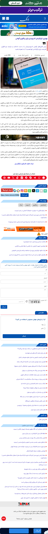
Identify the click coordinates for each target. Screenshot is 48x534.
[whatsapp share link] (29, 191)
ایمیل (45, 278)
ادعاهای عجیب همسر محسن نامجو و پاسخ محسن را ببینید (29, 442)
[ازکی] (24, 26)
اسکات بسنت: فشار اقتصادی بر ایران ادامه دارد (33, 384)
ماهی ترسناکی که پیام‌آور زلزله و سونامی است (33, 482)
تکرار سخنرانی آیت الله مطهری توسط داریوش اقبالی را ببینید (29, 429)
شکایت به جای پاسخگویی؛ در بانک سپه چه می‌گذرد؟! (32, 349)
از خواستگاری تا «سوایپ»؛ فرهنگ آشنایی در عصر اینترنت (30, 211)
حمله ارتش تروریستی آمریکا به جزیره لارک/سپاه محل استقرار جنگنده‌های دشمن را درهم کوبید (24, 216)
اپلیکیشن (43, 205)
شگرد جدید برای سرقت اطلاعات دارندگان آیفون (33, 375)
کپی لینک (24, 195)
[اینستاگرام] (21, 190)
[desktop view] (7, 18)
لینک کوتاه (8, 190)
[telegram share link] (37, 191)
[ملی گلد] (24, 3)
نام (46, 270)
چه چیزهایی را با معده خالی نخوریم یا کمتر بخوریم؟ (31, 478)
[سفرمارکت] (24, 229)
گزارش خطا (44, 234)
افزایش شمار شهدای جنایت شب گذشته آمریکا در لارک (31, 362)
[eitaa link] (17, 177)
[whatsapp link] (39, 177)
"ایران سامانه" (20, 519)
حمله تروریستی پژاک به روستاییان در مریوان (34, 371)
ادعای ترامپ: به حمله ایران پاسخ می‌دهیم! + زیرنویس (31, 405)
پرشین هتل (42, 420)
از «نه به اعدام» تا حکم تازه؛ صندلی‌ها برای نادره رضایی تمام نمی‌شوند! (26, 222)
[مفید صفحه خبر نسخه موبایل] (24, 10)
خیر (42, 328)
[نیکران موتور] (24, 137)
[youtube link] (8, 177)
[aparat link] (4, 177)
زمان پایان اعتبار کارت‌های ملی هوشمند (35, 353)
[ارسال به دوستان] (41, 191)
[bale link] (30, 177)
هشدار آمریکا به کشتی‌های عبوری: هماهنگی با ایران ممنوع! (30, 366)
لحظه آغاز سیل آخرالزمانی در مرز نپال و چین (33, 434)
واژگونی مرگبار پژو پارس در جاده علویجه (34, 469)
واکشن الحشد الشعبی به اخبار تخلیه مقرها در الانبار (32, 358)
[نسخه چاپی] (45, 191)
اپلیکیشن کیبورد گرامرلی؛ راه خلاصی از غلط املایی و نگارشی (30, 246)
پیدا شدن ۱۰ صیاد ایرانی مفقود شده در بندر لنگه (33, 397)
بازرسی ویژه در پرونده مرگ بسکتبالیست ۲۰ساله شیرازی (31, 379)
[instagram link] (21, 177)
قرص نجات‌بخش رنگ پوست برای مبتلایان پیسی (32, 438)
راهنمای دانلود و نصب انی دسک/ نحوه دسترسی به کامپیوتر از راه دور (27, 255)
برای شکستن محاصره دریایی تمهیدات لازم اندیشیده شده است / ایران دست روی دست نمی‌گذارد (25, 463)
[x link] (13, 177)
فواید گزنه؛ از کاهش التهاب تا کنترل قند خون (33, 498)
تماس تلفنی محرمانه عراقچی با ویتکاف (35, 401)
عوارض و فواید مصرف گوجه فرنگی (36, 451)
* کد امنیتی (44, 300)
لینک (21, 205)
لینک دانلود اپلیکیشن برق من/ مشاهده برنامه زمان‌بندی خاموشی (29, 251)
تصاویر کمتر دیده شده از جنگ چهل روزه (34, 474)
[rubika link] (43, 177)
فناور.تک (38, 91)
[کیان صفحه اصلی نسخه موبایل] (24, 531)
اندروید (28, 205)
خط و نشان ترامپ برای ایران (38, 410)
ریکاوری (35, 205)
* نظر (45, 286)
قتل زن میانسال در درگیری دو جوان (36, 392)
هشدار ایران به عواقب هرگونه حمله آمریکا (34, 388)
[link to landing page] (24, 18)
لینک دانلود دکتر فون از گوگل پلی (24, 164)
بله (42, 325)
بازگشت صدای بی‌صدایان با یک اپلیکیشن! (35, 242)
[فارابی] (24, 33)
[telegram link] (34, 177)
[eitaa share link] (25, 191)
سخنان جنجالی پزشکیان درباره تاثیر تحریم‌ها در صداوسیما (30, 494)
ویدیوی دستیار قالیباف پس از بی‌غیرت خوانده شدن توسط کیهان (28, 447)
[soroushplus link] (26, 177)
